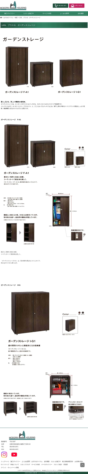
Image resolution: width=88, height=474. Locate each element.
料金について (15, 464)
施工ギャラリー (9, 13)
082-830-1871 (14, 446)
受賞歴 (66, 464)
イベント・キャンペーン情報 (10, 467)
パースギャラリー (46, 464)
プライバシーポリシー (52, 470)
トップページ (5, 461)
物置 (16, 17)
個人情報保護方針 (67, 461)
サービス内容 (47, 13)
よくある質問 (64, 13)
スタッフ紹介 (58, 464)
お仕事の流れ (79, 461)
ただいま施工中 (28, 13)
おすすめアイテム (8, 17)
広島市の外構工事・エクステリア (36, 472)
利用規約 (60, 470)
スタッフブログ (25, 464)
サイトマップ (5, 464)
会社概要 (81, 13)
